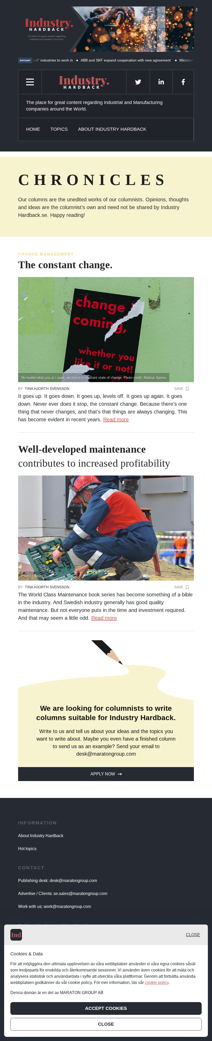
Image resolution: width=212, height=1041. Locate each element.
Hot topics (27, 848)
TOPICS (59, 129)
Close (193, 935)
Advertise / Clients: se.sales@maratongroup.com (62, 893)
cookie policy (157, 982)
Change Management (46, 254)
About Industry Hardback (40, 835)
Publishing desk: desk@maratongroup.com (57, 880)
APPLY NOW (102, 774)
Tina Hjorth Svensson (47, 389)
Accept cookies (106, 1008)
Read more (116, 419)
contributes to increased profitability (94, 456)
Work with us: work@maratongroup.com (54, 906)
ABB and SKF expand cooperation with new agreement (103, 60)
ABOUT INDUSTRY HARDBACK (112, 129)
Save (178, 389)
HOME (33, 129)
